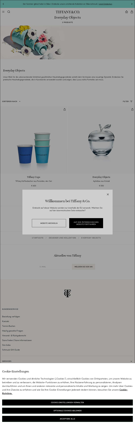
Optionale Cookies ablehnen (68, 411)
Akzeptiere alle (67, 419)
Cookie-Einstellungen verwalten (67, 402)
